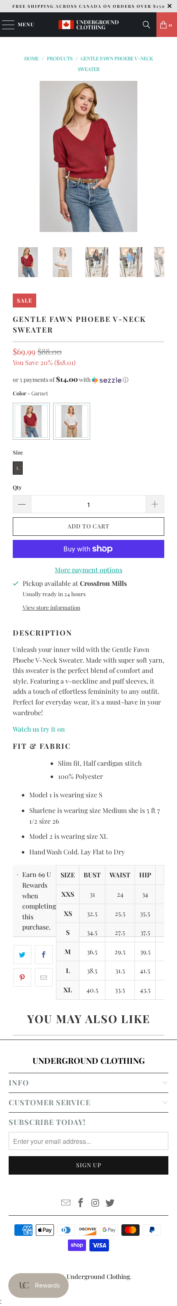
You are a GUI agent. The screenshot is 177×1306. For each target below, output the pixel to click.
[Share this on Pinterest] (22, 977)
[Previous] (19, 158)
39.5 (145, 951)
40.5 (92, 989)
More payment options (88, 569)
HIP (145, 874)
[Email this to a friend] (44, 977)
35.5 (145, 913)
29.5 (120, 951)
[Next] (158, 158)
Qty (17, 487)
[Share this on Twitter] (22, 954)
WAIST (119, 874)
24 (120, 894)
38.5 (92, 970)
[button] (88, 379)
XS (68, 913)
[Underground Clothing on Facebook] (81, 1203)
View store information (51, 607)
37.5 (145, 932)
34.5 (92, 932)
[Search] (146, 24)
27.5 (120, 932)
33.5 (120, 989)
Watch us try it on (40, 729)
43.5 (145, 989)
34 (145, 894)
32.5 (92, 913)
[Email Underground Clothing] (66, 1203)
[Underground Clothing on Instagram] (95, 1203)
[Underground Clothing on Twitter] (110, 1203)
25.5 (120, 913)
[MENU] (4, 24)
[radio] (31, 421)
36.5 (92, 951)
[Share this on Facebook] (44, 954)
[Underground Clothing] (88, 24)
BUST (92, 874)
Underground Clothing (98, 1276)
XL (67, 989)
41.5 (145, 970)
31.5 (120, 970)
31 (92, 894)
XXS (67, 894)
